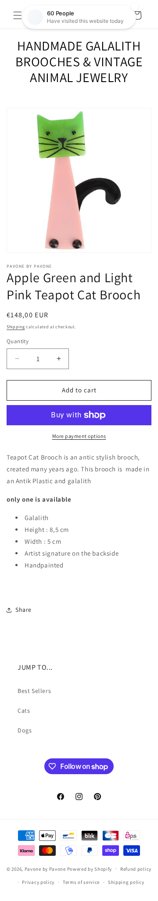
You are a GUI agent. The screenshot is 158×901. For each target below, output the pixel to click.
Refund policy (135, 869)
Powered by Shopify (89, 868)
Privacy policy (38, 882)
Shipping (16, 327)
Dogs (25, 730)
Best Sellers (34, 691)
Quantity (18, 341)
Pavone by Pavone (45, 868)
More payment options (79, 436)
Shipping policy (126, 882)
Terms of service (81, 882)
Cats (24, 710)
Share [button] (23, 610)
